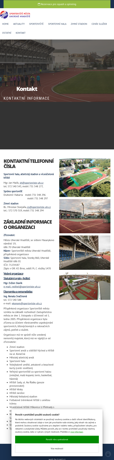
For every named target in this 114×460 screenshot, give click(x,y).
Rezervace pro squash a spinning (58, 4)
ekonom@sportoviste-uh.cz (27, 303)
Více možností (57, 448)
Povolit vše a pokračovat (57, 439)
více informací (76, 432)
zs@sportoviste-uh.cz (39, 207)
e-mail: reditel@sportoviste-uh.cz (22, 286)
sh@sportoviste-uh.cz (31, 182)
